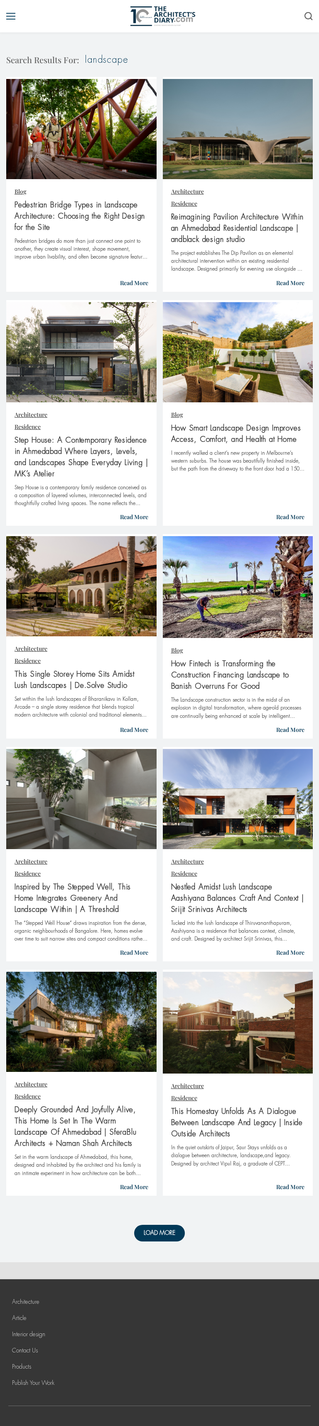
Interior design (28, 1334)
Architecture (187, 191)
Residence (184, 203)
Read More (134, 283)
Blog (21, 191)
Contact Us (25, 1350)
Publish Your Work (33, 1383)
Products (21, 1366)
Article (19, 1318)
